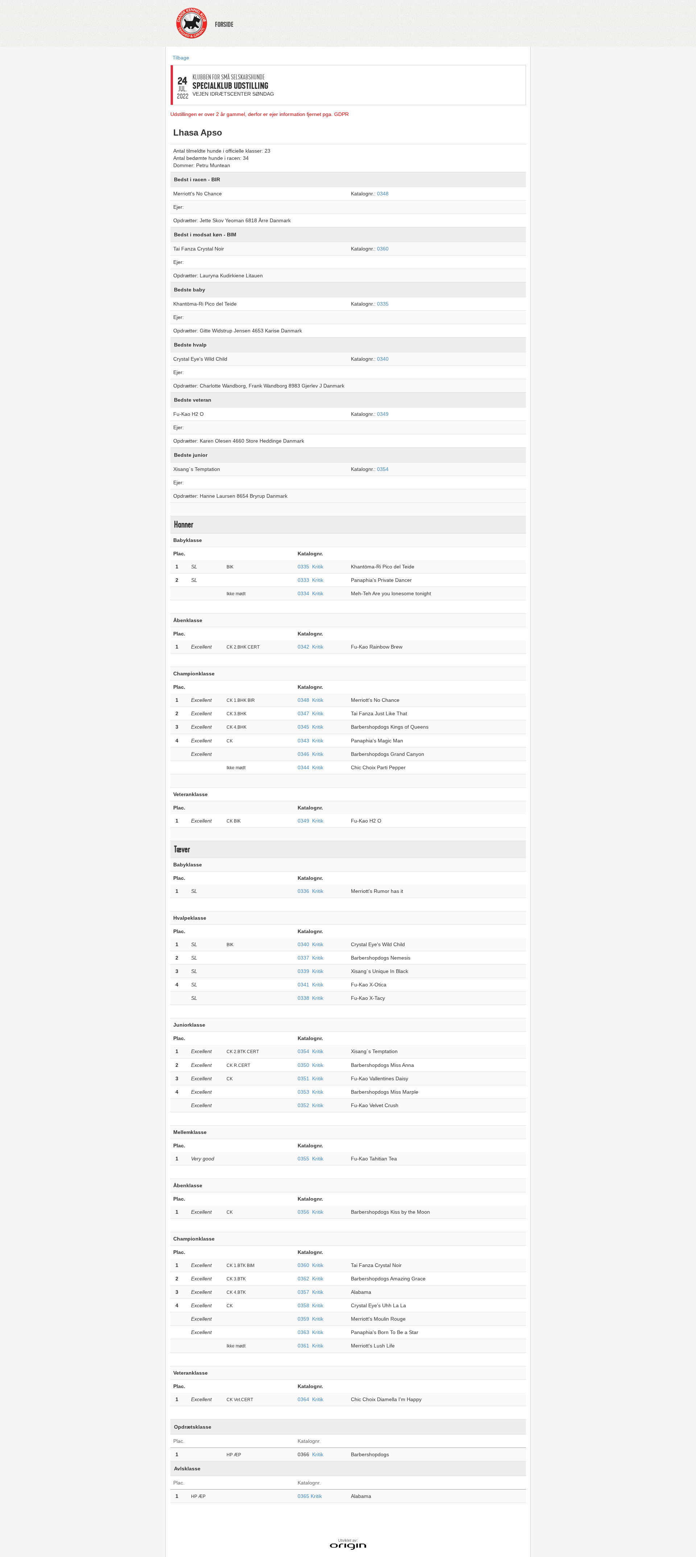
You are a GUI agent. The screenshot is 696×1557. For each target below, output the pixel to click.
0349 (383, 414)
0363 (303, 1332)
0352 (303, 1105)
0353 (303, 1092)
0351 (303, 1078)
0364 (303, 1399)
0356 (303, 1212)
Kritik (317, 567)
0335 (383, 304)
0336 (303, 891)
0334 (303, 593)
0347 (303, 713)
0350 (303, 1065)
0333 (303, 580)
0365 (304, 1496)
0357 (303, 1292)
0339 (303, 971)
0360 (383, 249)
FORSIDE (224, 24)
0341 (303, 984)
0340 (383, 359)
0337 (303, 958)
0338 (303, 998)
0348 (383, 193)
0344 (303, 767)
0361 (303, 1346)
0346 (303, 754)
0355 (303, 1158)
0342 (303, 647)
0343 (303, 741)
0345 (303, 727)
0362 (303, 1278)
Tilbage (181, 58)
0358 (303, 1305)
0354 (383, 469)
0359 (303, 1319)
